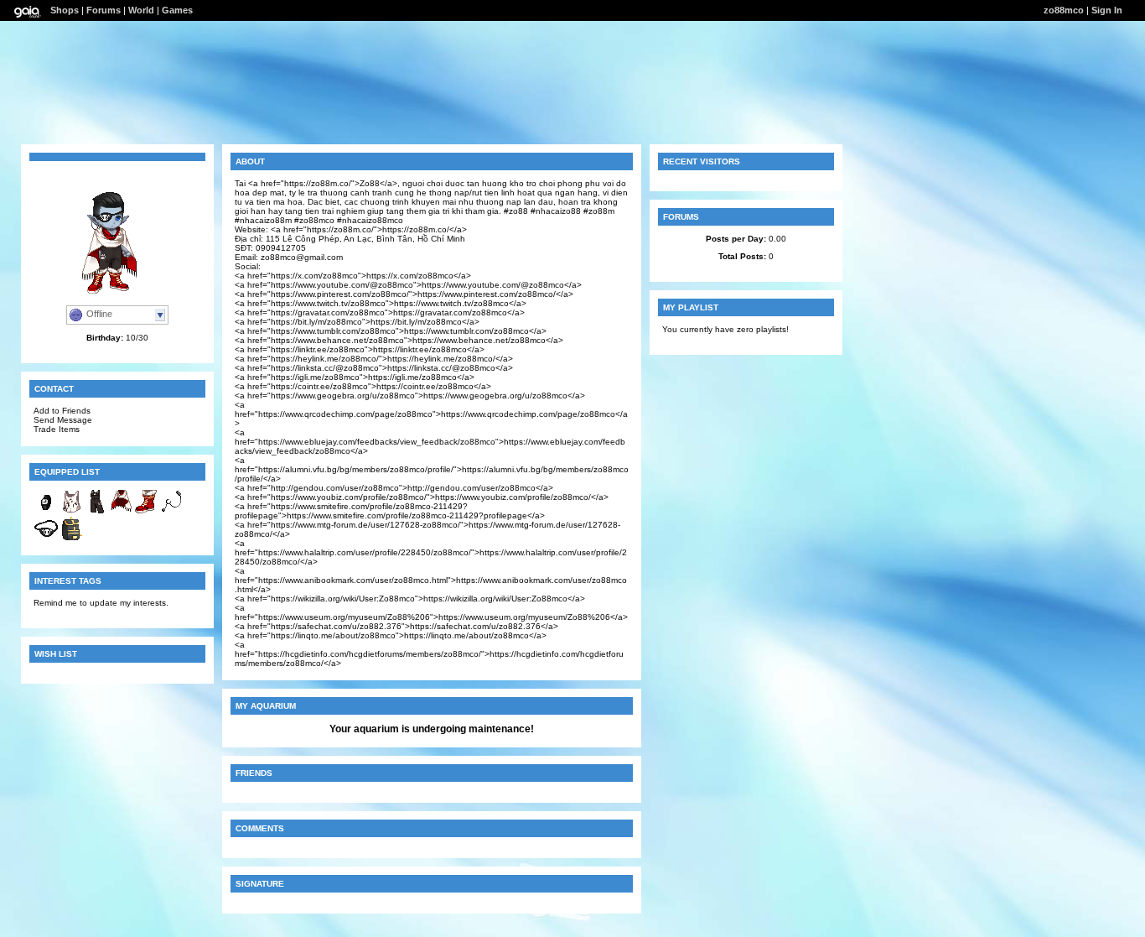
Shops (64, 10)
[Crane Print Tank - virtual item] (71, 511)
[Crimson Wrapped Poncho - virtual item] (121, 511)
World (141, 10)
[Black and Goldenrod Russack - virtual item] (71, 538)
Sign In (1106, 10)
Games (177, 10)
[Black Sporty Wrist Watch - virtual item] (46, 511)
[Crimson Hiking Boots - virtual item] (146, 511)
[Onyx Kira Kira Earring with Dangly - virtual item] (171, 511)
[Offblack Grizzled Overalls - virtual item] (96, 511)
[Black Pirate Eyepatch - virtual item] (46, 538)
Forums (103, 10)
